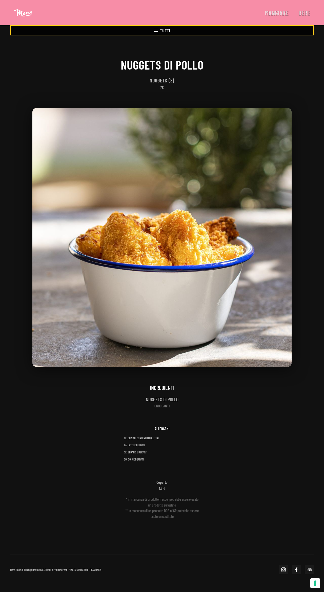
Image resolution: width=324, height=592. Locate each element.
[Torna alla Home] (22, 12)
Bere (304, 13)
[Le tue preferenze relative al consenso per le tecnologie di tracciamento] (315, 583)
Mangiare (276, 13)
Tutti (165, 30)
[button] (162, 236)
